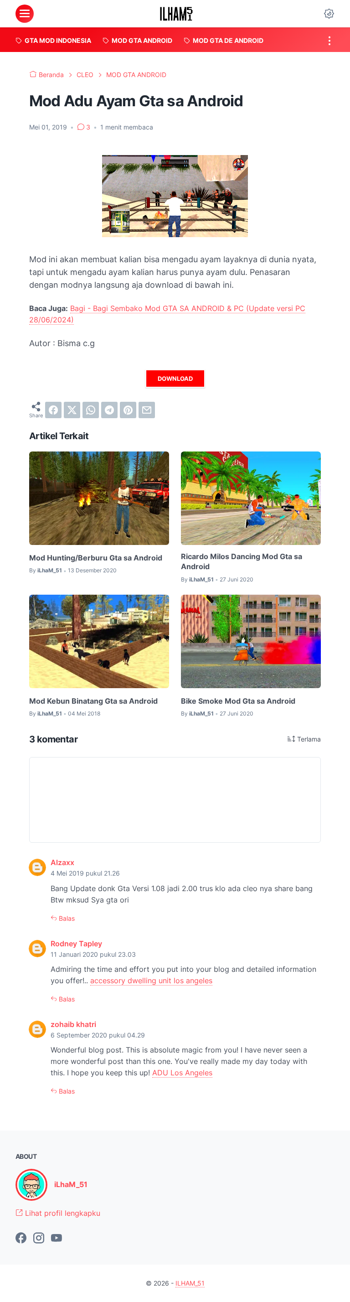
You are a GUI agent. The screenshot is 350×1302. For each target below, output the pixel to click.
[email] (147, 410)
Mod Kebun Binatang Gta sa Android (93, 700)
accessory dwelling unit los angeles (151, 980)
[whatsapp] (90, 410)
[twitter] (72, 410)
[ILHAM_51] (176, 13)
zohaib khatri (73, 1024)
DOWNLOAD (175, 378)
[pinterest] (128, 410)
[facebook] (53, 410)
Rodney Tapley (76, 943)
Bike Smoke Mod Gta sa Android (238, 700)
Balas (66, 918)
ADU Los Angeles (182, 1072)
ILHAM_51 (190, 1283)
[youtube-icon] (56, 1239)
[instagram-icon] (38, 1239)
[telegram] (109, 410)
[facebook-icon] (20, 1239)
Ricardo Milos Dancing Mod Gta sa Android (241, 561)
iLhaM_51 (71, 1184)
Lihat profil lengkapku (61, 1213)
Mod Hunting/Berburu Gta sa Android (95, 557)
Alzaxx (62, 862)
